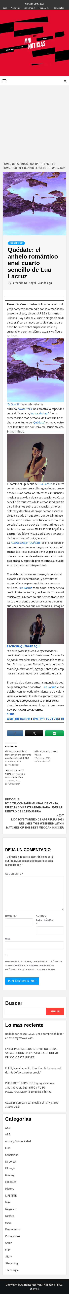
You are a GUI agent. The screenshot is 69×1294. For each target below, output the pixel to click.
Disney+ (10, 1168)
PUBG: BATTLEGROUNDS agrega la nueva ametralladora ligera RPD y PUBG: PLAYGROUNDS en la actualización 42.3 (29, 1087)
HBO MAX (10, 1182)
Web (8, 938)
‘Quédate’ (38, 422)
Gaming (9, 1175)
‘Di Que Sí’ (13, 404)
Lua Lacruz (45, 484)
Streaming (29, 7)
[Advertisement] (34, 121)
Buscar (13, 1003)
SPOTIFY (38, 719)
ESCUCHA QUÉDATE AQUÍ (24, 646)
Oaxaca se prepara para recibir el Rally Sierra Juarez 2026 (31, 1105)
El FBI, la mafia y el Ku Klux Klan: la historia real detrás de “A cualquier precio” (33, 1070)
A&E (7, 1128)
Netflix (9, 1216)
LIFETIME (11, 1195)
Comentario (14, 873)
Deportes (11, 1161)
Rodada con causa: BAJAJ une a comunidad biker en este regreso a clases (34, 1036)
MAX (7, 1202)
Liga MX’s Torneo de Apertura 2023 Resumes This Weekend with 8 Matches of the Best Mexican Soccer (35, 821)
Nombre (11, 915)
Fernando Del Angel (24, 283)
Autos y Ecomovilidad (18, 1141)
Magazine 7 (50, 1284)
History (9, 1189)
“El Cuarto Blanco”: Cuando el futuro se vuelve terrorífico (15, 774)
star (7, 1250)
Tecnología (44, 7)
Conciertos (58, 7)
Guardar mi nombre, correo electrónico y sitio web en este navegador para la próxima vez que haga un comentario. (33, 965)
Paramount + (13, 1229)
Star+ (8, 1256)
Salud (8, 1243)
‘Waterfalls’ (25, 409)
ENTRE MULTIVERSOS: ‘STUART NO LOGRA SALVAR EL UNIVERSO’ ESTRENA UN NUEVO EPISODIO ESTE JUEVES (31, 1053)
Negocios (16, 7)
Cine (5, 7)
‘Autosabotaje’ (39, 413)
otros (8, 1223)
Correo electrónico (44, 919)
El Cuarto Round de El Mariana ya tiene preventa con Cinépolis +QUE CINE (18, 755)
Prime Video (12, 1236)
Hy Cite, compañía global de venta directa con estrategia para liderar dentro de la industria (34, 805)
